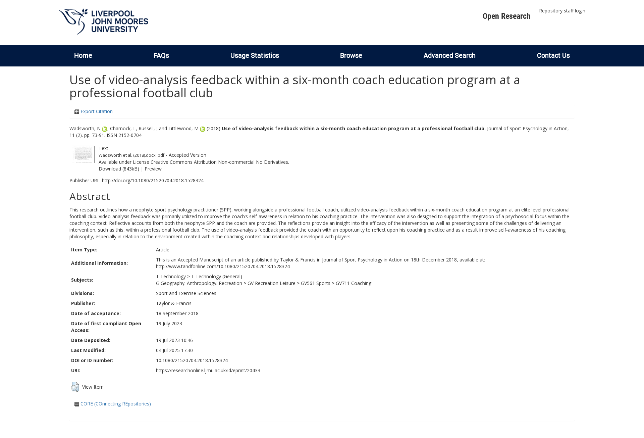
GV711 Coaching (353, 283)
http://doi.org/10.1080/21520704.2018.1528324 (153, 180)
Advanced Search (450, 55)
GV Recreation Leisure (272, 283)
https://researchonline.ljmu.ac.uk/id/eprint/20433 (208, 370)
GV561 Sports (315, 283)
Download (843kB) (119, 168)
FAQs (161, 55)
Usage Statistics (254, 55)
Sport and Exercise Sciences (186, 293)
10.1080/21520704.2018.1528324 (192, 360)
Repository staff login (562, 10)
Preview (153, 168)
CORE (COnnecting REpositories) (115, 403)
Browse (351, 55)
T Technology (171, 276)
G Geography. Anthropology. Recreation (199, 283)
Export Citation (96, 111)
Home (83, 55)
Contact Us (553, 55)
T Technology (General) (216, 276)
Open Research (507, 16)
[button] (75, 387)
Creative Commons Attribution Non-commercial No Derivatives (219, 162)
